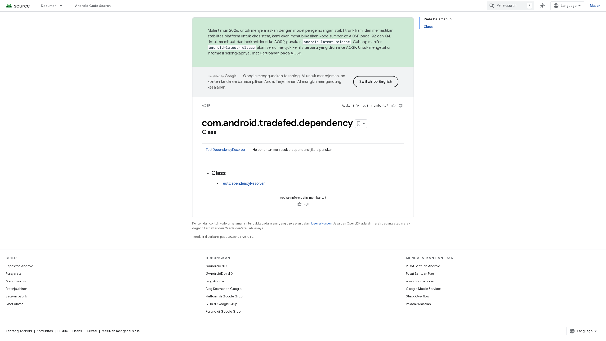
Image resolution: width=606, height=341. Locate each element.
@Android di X (216, 266)
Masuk (595, 6)
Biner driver (14, 304)
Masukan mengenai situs (120, 331)
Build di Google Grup (221, 304)
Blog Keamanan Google (223, 289)
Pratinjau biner (16, 289)
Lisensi (77, 331)
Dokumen (49, 6)
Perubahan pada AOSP (280, 53)
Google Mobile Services (423, 289)
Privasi (92, 331)
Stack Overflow (417, 296)
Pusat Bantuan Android (423, 266)
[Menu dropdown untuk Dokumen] (63, 5)
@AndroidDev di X (219, 273)
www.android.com (420, 281)
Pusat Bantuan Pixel (420, 273)
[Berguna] (393, 105)
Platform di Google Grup (224, 296)
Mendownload (16, 281)
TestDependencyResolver (225, 150)
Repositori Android (19, 266)
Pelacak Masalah (418, 304)
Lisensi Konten (321, 223)
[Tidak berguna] (400, 105)
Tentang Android (19, 331)
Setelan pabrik (16, 296)
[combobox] (510, 5)
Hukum (63, 331)
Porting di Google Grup (223, 311)
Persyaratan (14, 273)
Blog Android (215, 281)
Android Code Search (93, 6)
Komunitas (45, 331)
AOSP (206, 105)
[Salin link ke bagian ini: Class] (221, 132)
